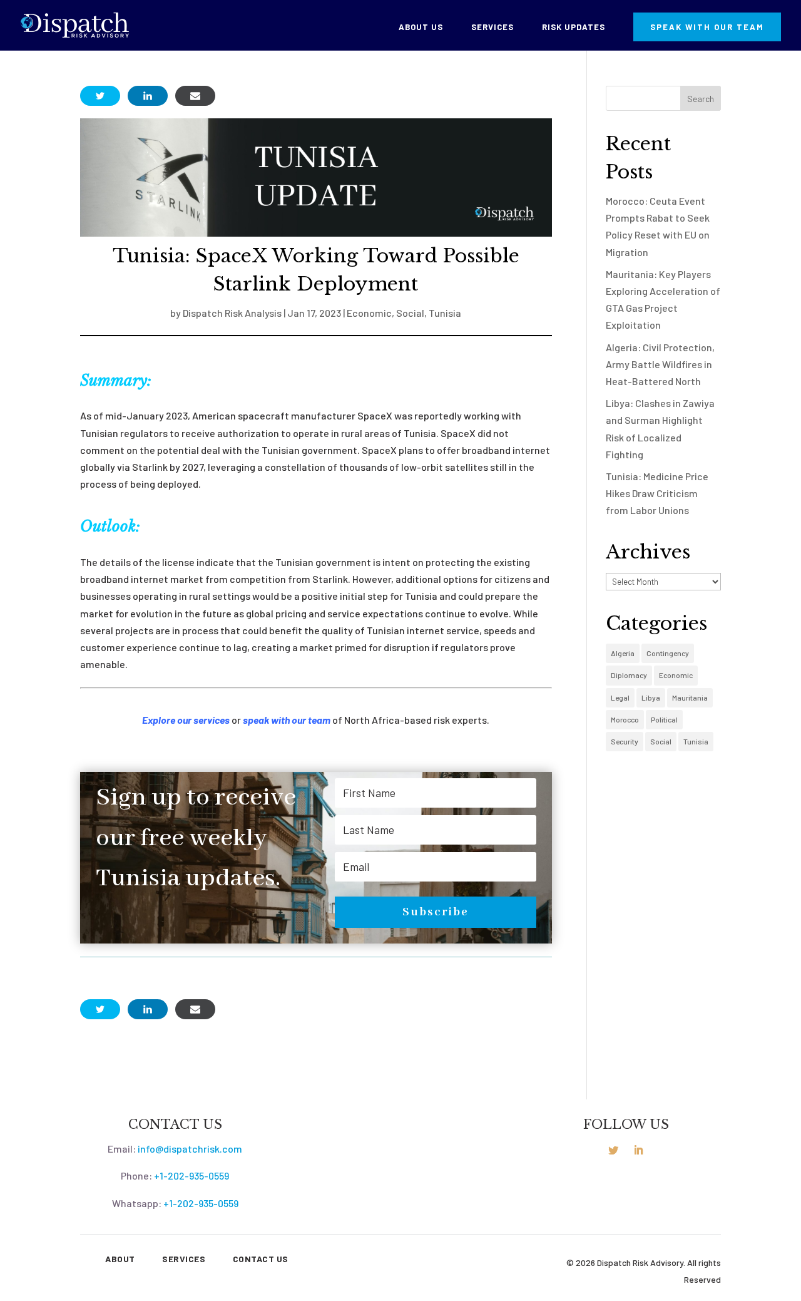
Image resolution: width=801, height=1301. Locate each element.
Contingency (667, 653)
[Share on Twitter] (100, 96)
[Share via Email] (195, 96)
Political (664, 719)
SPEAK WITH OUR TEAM (707, 27)
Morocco (625, 719)
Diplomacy (629, 675)
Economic (369, 313)
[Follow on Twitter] (613, 1150)
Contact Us (260, 1258)
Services (492, 27)
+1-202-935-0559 (191, 1175)
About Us (421, 27)
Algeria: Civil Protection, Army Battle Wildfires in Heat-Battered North (660, 364)
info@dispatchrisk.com (190, 1148)
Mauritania (690, 697)
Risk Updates (573, 27)
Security (624, 741)
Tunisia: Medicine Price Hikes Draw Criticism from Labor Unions (657, 493)
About (120, 1258)
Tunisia (445, 313)
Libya (650, 697)
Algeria (623, 653)
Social (410, 313)
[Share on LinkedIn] (148, 96)
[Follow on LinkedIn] (638, 1150)
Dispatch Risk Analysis (232, 313)
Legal (620, 697)
